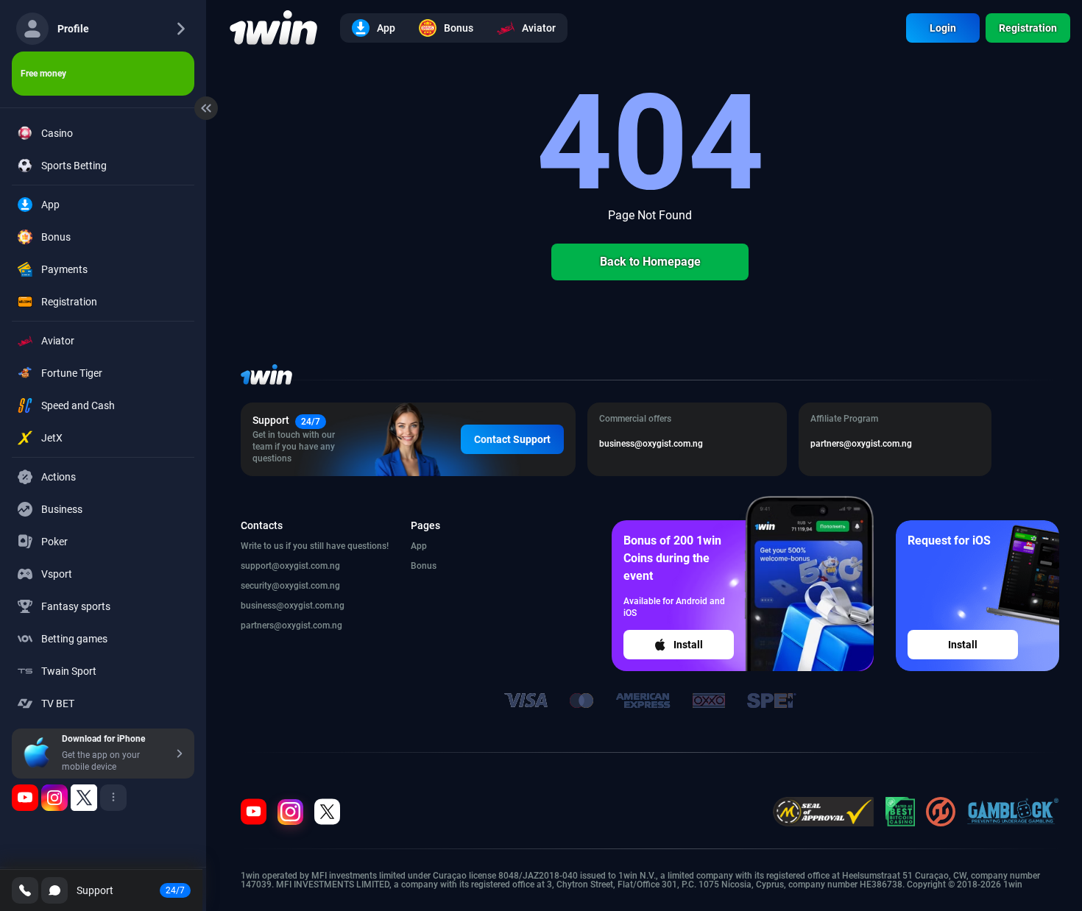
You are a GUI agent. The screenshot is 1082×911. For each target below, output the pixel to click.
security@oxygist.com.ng (290, 586)
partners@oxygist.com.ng (291, 625)
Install (688, 645)
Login (943, 28)
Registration (1028, 28)
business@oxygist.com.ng (292, 605)
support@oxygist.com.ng (290, 566)
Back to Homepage (650, 262)
